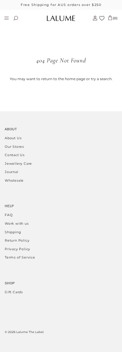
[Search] (19, 18)
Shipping (13, 232)
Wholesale (14, 180)
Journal (11, 172)
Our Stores (14, 147)
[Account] (92, 18)
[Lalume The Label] (61, 18)
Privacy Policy (17, 249)
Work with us (17, 223)
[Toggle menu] (6, 18)
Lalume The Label (30, 332)
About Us (13, 138)
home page (75, 79)
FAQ (8, 215)
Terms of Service (20, 257)
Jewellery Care (18, 163)
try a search (101, 79)
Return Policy (17, 240)
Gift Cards (14, 292)
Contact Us (15, 155)
